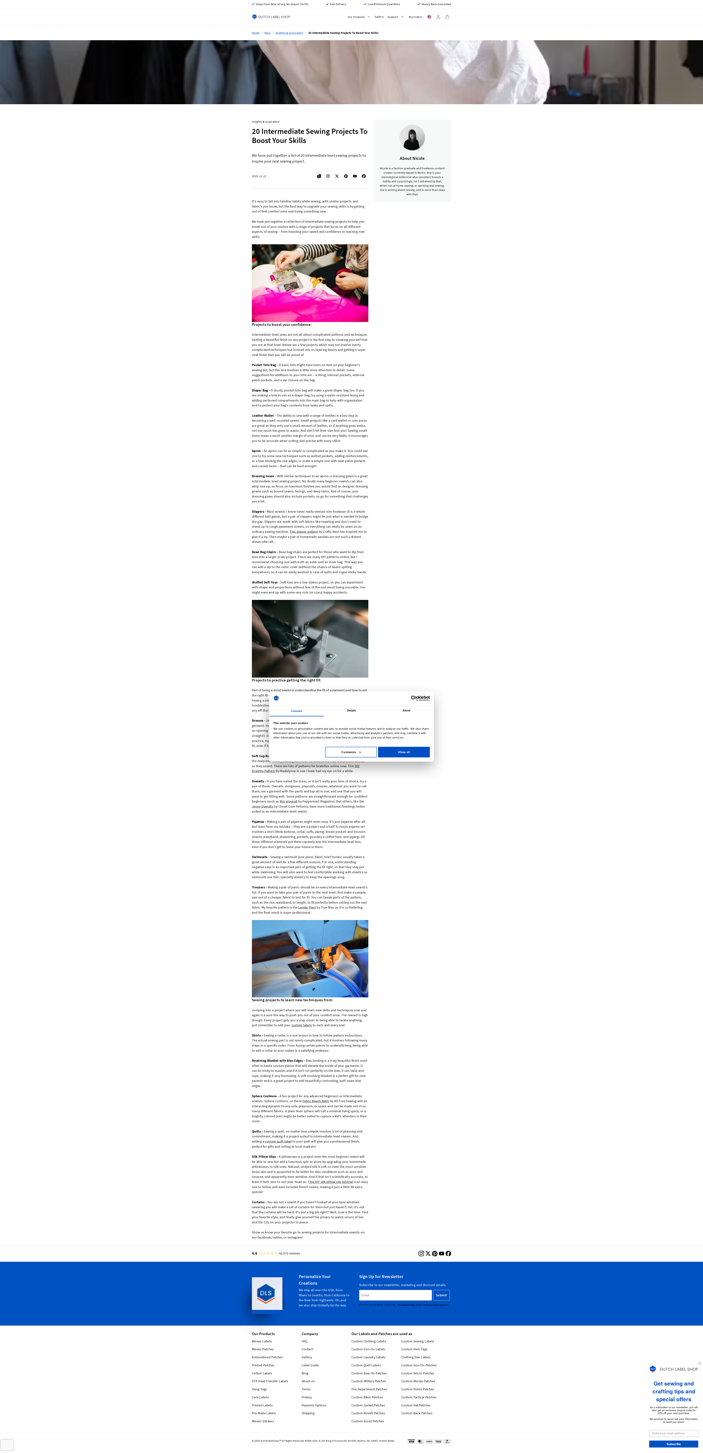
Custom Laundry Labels (369, 1357)
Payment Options (314, 1405)
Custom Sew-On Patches (369, 1373)
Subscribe (674, 1444)
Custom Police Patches (417, 1389)
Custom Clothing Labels (369, 1341)
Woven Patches (263, 1349)
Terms (306, 1389)
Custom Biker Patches (367, 1397)
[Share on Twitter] (337, 176)
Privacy (307, 1397)
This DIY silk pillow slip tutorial (330, 1182)
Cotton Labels (262, 1373)
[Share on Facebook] (364, 176)
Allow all (404, 751)
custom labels (301, 1025)
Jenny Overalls (262, 806)
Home (255, 33)
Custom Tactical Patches (418, 1397)
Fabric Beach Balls (316, 1101)
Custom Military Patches (369, 1381)
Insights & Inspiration (289, 33)
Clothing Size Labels (416, 1357)
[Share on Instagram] (328, 176)
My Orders (415, 17)
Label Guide (310, 1365)
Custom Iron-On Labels (368, 1349)
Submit (441, 1295)
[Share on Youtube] (355, 176)
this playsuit (288, 801)
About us (308, 1381)
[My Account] (438, 16)
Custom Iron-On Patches (419, 1365)
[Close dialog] (700, 1363)
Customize (348, 751)
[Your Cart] (447, 17)
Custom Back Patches (416, 1413)
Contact (307, 1349)
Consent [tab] (296, 711)
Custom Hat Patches (416, 1405)
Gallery (307, 1357)
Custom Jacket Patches (368, 1405)
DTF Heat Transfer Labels (270, 1381)
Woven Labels (262, 1341)
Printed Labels (262, 1405)
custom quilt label (278, 1141)
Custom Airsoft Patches (368, 1413)
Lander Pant (307, 907)
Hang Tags (259, 1389)
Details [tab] (351, 710)
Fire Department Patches (369, 1389)
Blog (267, 33)
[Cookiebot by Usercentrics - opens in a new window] (414, 698)
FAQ (304, 1341)
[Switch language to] (429, 16)
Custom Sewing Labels (417, 1341)
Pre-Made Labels (264, 1413)
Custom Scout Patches (368, 1421)
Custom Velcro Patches (417, 1373)
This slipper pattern (304, 531)
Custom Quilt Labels (366, 1365)
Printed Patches (263, 1365)
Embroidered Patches (267, 1357)
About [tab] (406, 710)
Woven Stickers (263, 1421)
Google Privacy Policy (411, 1304)
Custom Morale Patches (418, 1381)
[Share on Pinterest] (346, 176)
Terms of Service (435, 1304)
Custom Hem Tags (414, 1349)
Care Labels (260, 1397)
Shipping (308, 1413)
